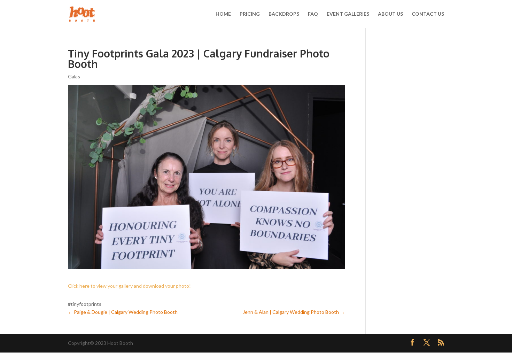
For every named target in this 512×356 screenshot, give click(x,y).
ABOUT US (390, 14)
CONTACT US (428, 14)
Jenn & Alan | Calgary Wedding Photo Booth (294, 312)
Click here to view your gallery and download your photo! (129, 286)
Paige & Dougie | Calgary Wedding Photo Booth (123, 312)
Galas (74, 76)
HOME (223, 14)
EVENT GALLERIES (348, 14)
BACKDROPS (284, 14)
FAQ (313, 14)
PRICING (250, 14)
